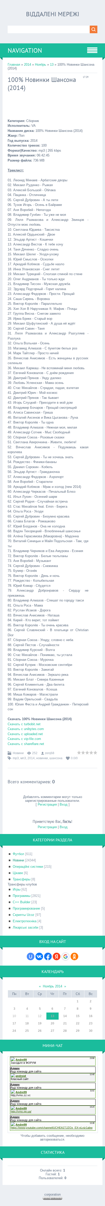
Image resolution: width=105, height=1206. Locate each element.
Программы (21, 896)
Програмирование (26, 908)
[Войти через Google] (65, 956)
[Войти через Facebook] (48, 956)
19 (40, 1023)
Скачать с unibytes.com (26, 729)
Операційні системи (28, 866)
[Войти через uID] (30, 956)
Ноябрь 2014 (52, 986)
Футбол (18, 854)
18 (27, 1023)
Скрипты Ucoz (23, 915)
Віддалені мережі (52, 14)
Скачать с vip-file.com (24, 739)
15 (78, 1016)
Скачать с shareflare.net (26, 744)
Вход (64, 804)
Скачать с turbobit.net (24, 724)
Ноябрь (40, 64)
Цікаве (18, 873)
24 (14, 1031)
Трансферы (21, 879)
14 (65, 1016)
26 (40, 1031)
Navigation (25, 50)
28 (65, 1031)
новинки (42, 758)
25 (27, 1031)
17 (14, 1023)
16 (91, 1016)
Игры (16, 889)
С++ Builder (21, 902)
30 (91, 1031)
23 (91, 1023)
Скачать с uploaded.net (25, 734)
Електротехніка (24, 921)
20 (52, 1023)
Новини (18, 753)
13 (52, 64)
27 (52, 1031)
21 (65, 1023)
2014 (27, 64)
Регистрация (47, 804)
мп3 (23, 758)
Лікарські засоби (25, 927)
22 (78, 1023)
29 (78, 1031)
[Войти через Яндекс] (56, 956)
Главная (14, 64)
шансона (55, 758)
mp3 (16, 758)
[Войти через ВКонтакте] (39, 956)
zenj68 (49, 753)
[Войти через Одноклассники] (74, 956)
